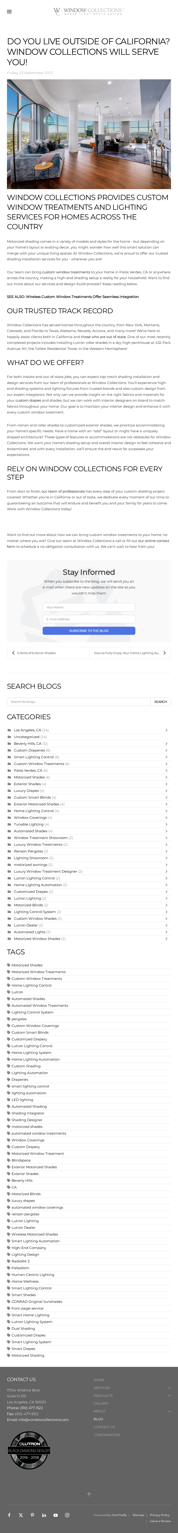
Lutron (17, 992)
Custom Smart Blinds (32, 797)
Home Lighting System (31, 1052)
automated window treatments (39, 1133)
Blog (98, 1419)
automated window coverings (37, 1207)
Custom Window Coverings (35, 1025)
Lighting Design (25, 1254)
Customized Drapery (29, 1039)
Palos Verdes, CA (28, 770)
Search (160, 702)
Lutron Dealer (26, 925)
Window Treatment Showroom (41, 838)
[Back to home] (89, 11)
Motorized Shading (28, 1355)
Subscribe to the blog (89, 631)
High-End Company (29, 1248)
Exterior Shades (27, 784)
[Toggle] (167, 730)
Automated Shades (30, 831)
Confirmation (107, 1435)
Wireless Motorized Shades (35, 1234)
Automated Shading (29, 1106)
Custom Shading (26, 1066)
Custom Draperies (30, 750)
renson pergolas (25, 1214)
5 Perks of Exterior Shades (36, 653)
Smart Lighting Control (34, 757)
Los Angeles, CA (27, 730)
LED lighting (22, 1099)
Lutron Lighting (27, 898)
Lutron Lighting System (32, 1322)
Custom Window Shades (35, 918)
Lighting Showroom (31, 858)
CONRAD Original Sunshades (37, 1301)
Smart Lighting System (31, 1342)
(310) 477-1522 (31, 1408)
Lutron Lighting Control (34, 878)
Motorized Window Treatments (39, 972)
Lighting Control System (35, 912)
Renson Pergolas (28, 851)
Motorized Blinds (28, 905)
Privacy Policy (160, 1515)
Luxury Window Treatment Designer (45, 871)
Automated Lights (29, 932)
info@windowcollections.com (44, 1419)
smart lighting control (30, 1086)
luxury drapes (23, 1200)
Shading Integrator (28, 1113)
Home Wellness (25, 1281)
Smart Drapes (23, 1348)
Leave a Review (160, 1521)
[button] (9, 11)
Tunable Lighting (29, 824)
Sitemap (138, 1515)
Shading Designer (27, 1120)
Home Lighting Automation (38, 885)
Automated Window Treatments (40, 1005)
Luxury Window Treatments (38, 844)
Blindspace (21, 1160)
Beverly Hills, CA (27, 743)
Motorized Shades (29, 777)
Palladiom (20, 1268)
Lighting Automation (30, 1073)
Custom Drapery (26, 1147)
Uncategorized (26, 737)
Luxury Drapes (26, 790)
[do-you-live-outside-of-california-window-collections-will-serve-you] (89, 134)
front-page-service (27, 1308)
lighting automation (29, 1093)
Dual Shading (23, 1328)
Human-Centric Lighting (33, 1274)
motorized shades (27, 1126)
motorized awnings (30, 864)
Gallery (101, 1403)
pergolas (19, 1019)
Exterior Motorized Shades (36, 804)
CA (14, 1187)
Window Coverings (30, 817)
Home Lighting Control (34, 811)
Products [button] (103, 1396)
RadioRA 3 (20, 1261)
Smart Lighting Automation (36, 1241)
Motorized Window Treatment (38, 1153)
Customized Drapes (31, 891)
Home (99, 1380)
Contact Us (104, 1427)
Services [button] (102, 1388)
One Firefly (119, 1515)
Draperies (20, 1079)
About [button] (100, 1411)
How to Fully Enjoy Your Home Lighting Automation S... (132, 653)
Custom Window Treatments (39, 764)
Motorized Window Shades (37, 938)
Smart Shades (24, 1295)
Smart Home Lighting (30, 1315)
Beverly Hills (22, 1180)
